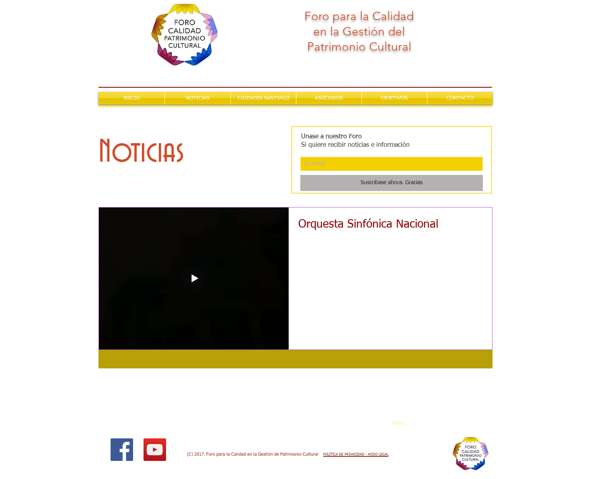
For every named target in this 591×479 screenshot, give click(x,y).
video (398, 423)
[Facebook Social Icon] (122, 449)
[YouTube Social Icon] (155, 449)
